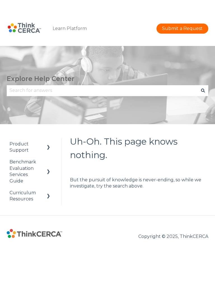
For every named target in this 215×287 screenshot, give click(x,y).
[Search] (203, 90)
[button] (48, 144)
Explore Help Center (40, 79)
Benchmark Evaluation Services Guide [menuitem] (23, 171)
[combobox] (102, 90)
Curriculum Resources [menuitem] (23, 196)
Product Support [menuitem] (19, 147)
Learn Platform (70, 28)
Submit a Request (188, 5)
